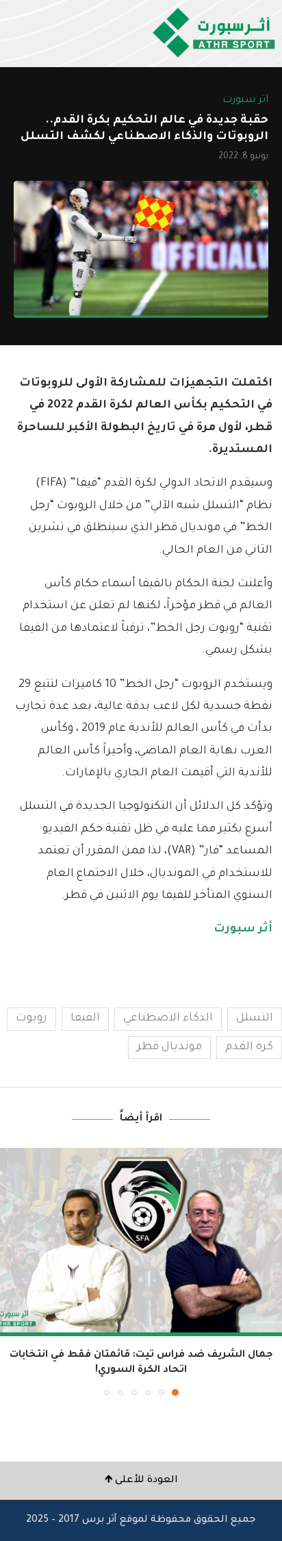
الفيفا (85, 1018)
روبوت (31, 1018)
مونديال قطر (169, 1047)
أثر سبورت (243, 929)
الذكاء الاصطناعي (168, 1018)
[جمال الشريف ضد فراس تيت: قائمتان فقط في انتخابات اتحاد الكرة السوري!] (141, 1242)
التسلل (254, 1018)
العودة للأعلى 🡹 (141, 1480)
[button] (11, 1271)
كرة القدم (249, 1047)
